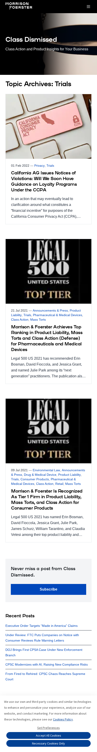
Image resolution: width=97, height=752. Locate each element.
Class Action (19, 319)
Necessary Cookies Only (48, 743)
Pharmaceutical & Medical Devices (57, 315)
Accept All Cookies (48, 735)
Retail (59, 484)
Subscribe (48, 589)
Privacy (39, 165)
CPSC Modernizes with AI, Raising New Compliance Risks (46, 664)
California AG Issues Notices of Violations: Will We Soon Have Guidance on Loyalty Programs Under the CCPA (44, 181)
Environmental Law (46, 470)
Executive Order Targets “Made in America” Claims (41, 625)
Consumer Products (35, 479)
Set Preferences (48, 728)
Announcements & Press (50, 310)
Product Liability (69, 474)
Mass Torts (38, 319)
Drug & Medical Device (40, 474)
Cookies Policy (63, 719)
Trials (50, 165)
